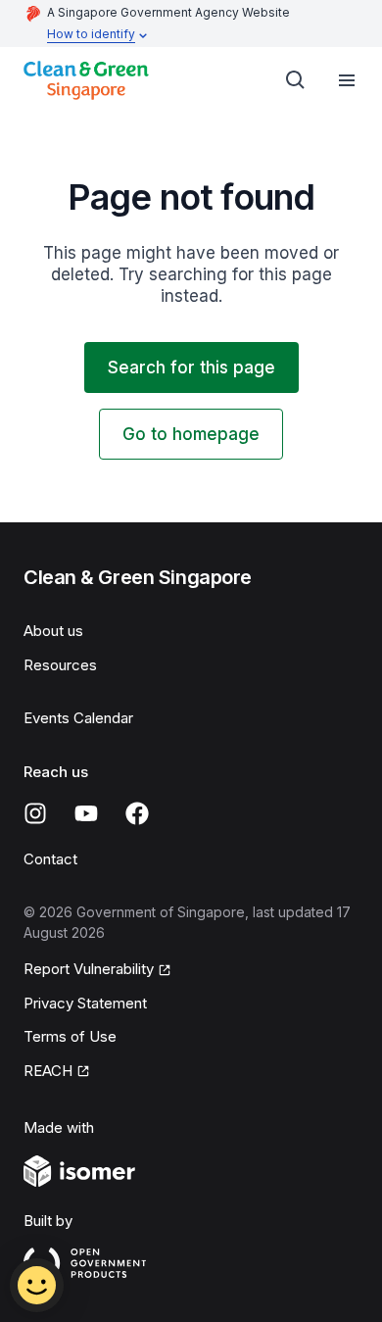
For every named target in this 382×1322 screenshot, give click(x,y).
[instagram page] (35, 813)
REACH (48, 1070)
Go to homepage (191, 434)
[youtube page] (86, 813)
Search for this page (191, 367)
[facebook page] (137, 813)
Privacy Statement (85, 1003)
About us (53, 630)
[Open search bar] (295, 80)
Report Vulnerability (89, 968)
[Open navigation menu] (346, 80)
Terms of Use (70, 1036)
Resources (60, 665)
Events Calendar (78, 718)
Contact (50, 859)
